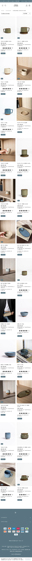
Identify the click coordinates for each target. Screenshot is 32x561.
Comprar (3, 53)
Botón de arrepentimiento (16, 551)
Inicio (2, 10)
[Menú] (2, 5)
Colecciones (8, 10)
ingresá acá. (27, 549)
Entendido (28, 559)
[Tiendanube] (16, 554)
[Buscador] (5, 5)
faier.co (21, 540)
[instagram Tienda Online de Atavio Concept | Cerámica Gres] (15, 512)
